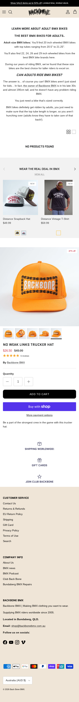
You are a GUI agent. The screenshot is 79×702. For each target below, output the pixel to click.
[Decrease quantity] (7, 381)
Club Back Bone (12, 578)
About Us (8, 562)
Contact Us (9, 503)
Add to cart (39, 394)
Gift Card (8, 524)
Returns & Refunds (14, 508)
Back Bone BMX (17, 689)
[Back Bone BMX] (39, 12)
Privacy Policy (11, 530)
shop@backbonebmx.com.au (28, 625)
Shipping (8, 519)
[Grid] (68, 132)
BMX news (9, 568)
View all (40, 174)
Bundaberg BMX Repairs (17, 584)
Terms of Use (10, 535)
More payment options (39, 415)
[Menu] (4, 12)
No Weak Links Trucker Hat (28, 344)
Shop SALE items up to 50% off (26, 3)
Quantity (8, 373)
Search (7, 541)
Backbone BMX (16, 362)
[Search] (12, 12)
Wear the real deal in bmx (39, 169)
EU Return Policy (13, 514)
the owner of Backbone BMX (39, 85)
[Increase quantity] (28, 381)
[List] (74, 132)
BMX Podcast (11, 573)
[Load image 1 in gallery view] (39, 286)
